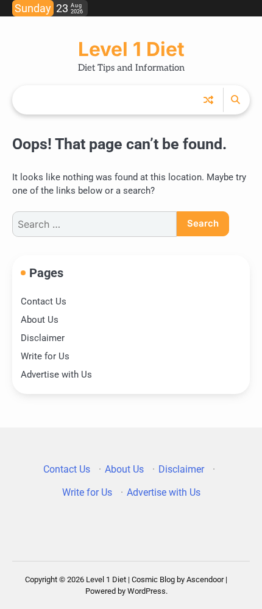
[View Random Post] (208, 100)
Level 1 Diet (131, 49)
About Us (39, 319)
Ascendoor (205, 579)
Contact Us (43, 301)
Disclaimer (43, 338)
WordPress (146, 591)
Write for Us (45, 356)
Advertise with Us (56, 374)
